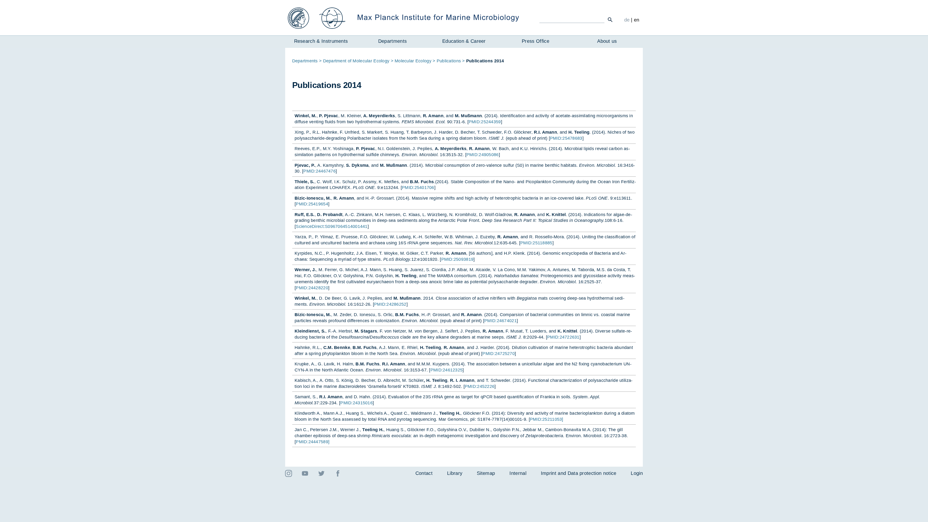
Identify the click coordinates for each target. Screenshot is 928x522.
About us (607, 41)
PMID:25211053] (546, 419)
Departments (392, 41)
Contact (424, 473)
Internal (517, 473)
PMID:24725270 (498, 353)
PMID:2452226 (479, 386)
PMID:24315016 (356, 402)
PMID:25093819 (457, 259)
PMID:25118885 (536, 242)
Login (637, 473)
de (627, 19)
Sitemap (486, 473)
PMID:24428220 (312, 287)
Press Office (535, 41)
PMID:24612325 (446, 370)
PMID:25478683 (566, 138)
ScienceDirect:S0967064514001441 (332, 226)
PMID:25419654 (312, 204)
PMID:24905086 (482, 154)
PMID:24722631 (563, 337)
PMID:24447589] (312, 441)
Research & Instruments (321, 41)
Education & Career (464, 41)
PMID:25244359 (485, 121)
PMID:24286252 (390, 304)
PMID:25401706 (418, 187)
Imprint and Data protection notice (578, 473)
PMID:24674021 (500, 320)
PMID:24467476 (319, 171)
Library (454, 473)
